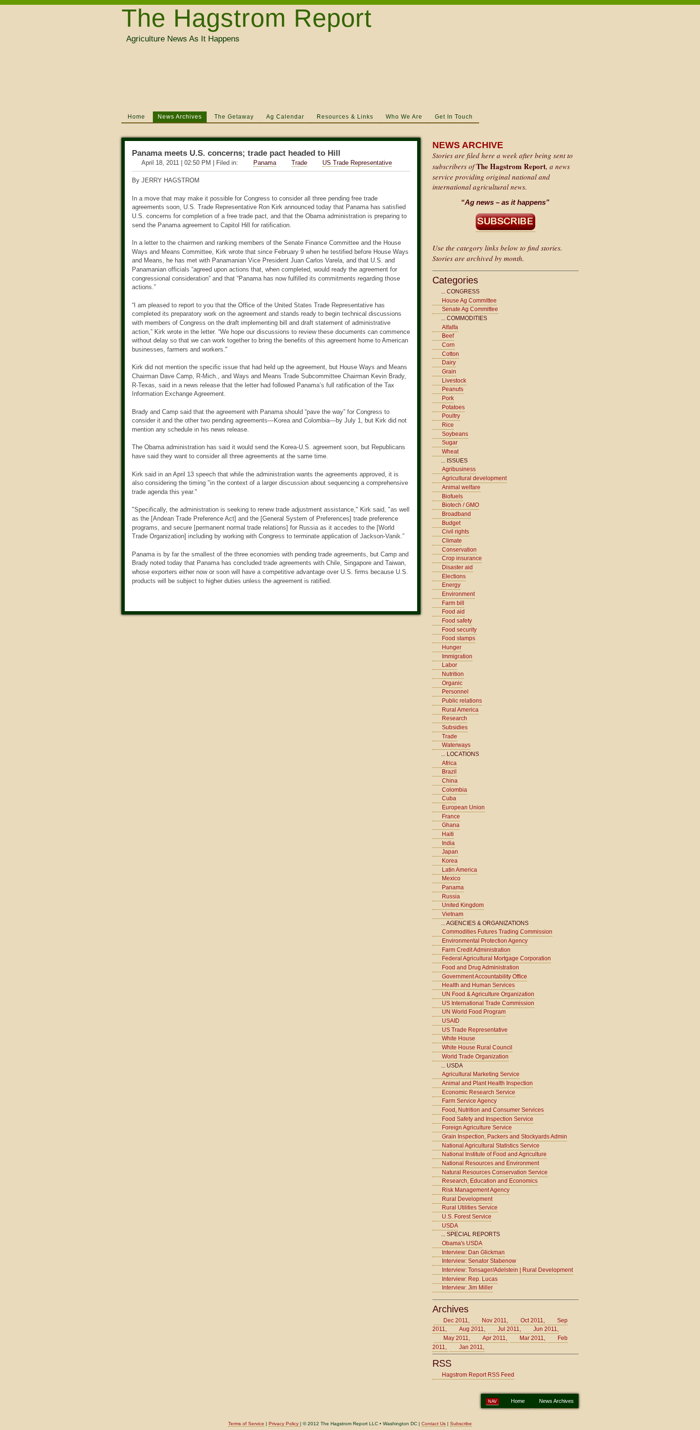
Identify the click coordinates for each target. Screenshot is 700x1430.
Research (454, 718)
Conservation (459, 549)
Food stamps (458, 638)
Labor (449, 665)
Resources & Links (345, 116)
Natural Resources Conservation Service (495, 1172)
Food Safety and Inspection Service (487, 1119)
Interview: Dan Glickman (473, 1252)
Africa (449, 763)
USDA (450, 1225)
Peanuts (452, 389)
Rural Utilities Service (470, 1207)
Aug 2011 (471, 1329)
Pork (448, 398)
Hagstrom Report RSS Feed (478, 1374)
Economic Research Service (478, 1092)
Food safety (457, 620)
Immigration (457, 656)
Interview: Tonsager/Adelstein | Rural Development (507, 1270)
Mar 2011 (532, 1338)
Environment (458, 594)
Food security (459, 629)
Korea (450, 860)
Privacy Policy (284, 1423)
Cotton (450, 354)
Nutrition (453, 674)
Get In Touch (454, 116)
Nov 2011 (494, 1320)
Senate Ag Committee (470, 309)
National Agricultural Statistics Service (491, 1145)
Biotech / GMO (460, 505)
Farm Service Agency (469, 1101)
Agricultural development (474, 478)
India (448, 843)
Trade (299, 162)
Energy (451, 585)
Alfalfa (450, 327)
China (450, 780)
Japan (450, 851)
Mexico (451, 878)
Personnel (455, 691)
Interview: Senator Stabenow (479, 1261)
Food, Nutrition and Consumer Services (493, 1110)
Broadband (456, 514)
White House (458, 1038)
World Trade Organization (475, 1056)
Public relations (462, 700)
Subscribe (461, 1423)
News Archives (180, 116)
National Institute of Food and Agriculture (494, 1154)
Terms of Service (246, 1423)
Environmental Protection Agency (485, 940)
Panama (264, 162)
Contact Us (433, 1423)
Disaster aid (457, 567)
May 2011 (456, 1338)
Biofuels (452, 496)
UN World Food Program (474, 1011)
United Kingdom (463, 905)
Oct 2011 (531, 1320)
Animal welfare (461, 487)
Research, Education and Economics (490, 1181)
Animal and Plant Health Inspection (487, 1083)
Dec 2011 (455, 1320)
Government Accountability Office (484, 976)
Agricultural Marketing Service (481, 1074)
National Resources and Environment (490, 1163)
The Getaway (234, 116)
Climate (452, 540)
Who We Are (404, 116)
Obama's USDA (462, 1243)
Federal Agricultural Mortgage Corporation (496, 958)
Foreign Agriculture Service (477, 1127)
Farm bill (453, 603)
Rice (448, 425)
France (451, 816)
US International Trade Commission (488, 1003)
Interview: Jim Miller (467, 1287)
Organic (452, 683)
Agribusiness (459, 469)
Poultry (451, 416)
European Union (463, 807)
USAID (451, 1020)
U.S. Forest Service (466, 1216)
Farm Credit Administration (476, 950)
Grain (449, 371)
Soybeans (455, 434)
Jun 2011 (545, 1329)
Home (136, 116)
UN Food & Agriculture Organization (488, 994)
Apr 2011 (494, 1338)
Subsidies (455, 727)
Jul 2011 (509, 1329)
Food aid (453, 611)
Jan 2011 (471, 1347)
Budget (451, 523)
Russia (451, 896)
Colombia (454, 789)
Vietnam (452, 914)
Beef (448, 335)
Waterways (456, 745)
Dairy (449, 362)
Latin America (459, 869)
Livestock (454, 380)
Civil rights (455, 531)
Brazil (449, 771)
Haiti (448, 834)
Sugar (450, 442)
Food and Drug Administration (480, 967)
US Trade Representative (357, 162)
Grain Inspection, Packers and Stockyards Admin (504, 1136)
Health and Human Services (478, 985)
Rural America (460, 709)
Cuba (449, 798)
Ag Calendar (285, 116)
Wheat (450, 451)
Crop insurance (462, 558)
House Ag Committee (469, 300)
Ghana (451, 825)
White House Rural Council (477, 1047)
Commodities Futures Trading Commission (497, 931)
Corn (448, 345)
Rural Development (467, 1199)
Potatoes (453, 407)
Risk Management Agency (476, 1190)
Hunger (451, 647)
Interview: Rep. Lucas (470, 1279)
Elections (454, 576)
